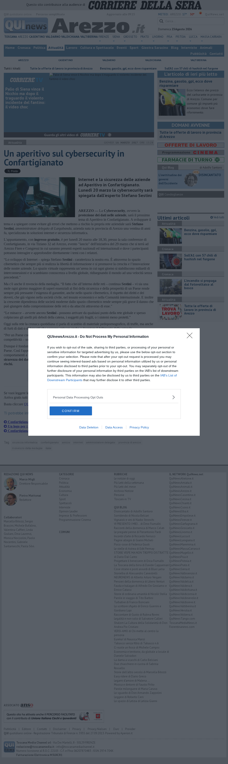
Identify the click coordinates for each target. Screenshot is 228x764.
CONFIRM (71, 411)
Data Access (114, 427)
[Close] (191, 337)
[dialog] (114, 382)
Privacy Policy (139, 427)
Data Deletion (88, 427)
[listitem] (114, 397)
